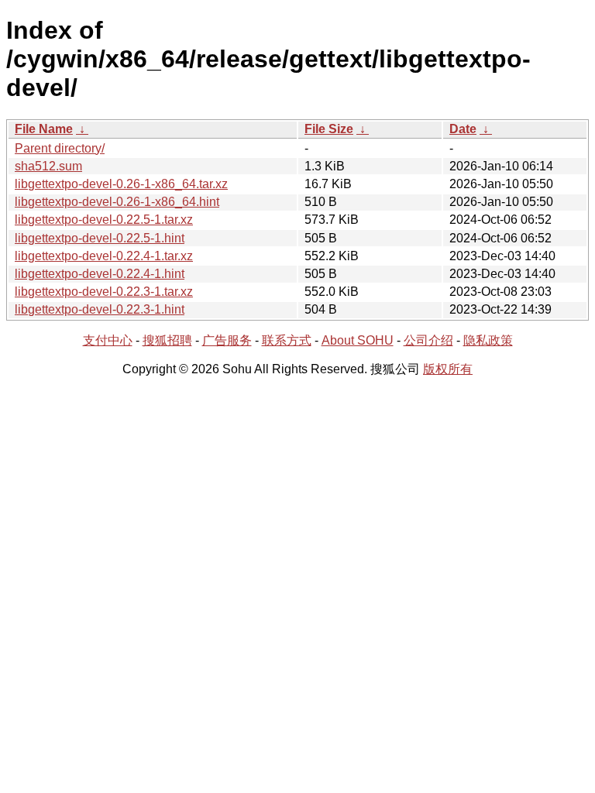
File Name (44, 129)
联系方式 (286, 340)
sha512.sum (48, 166)
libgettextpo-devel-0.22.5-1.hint (99, 238)
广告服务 (227, 340)
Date (462, 129)
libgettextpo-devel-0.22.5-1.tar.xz (104, 219)
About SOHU (358, 340)
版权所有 (448, 369)
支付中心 (107, 340)
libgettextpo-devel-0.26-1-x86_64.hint (117, 201)
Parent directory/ (60, 148)
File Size (328, 129)
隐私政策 (488, 340)
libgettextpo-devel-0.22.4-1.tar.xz (104, 256)
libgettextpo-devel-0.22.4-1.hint (99, 273)
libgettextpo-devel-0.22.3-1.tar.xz (104, 291)
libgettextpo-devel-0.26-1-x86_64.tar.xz (121, 184)
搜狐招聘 (167, 340)
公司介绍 (428, 340)
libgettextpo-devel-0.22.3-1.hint (99, 309)
